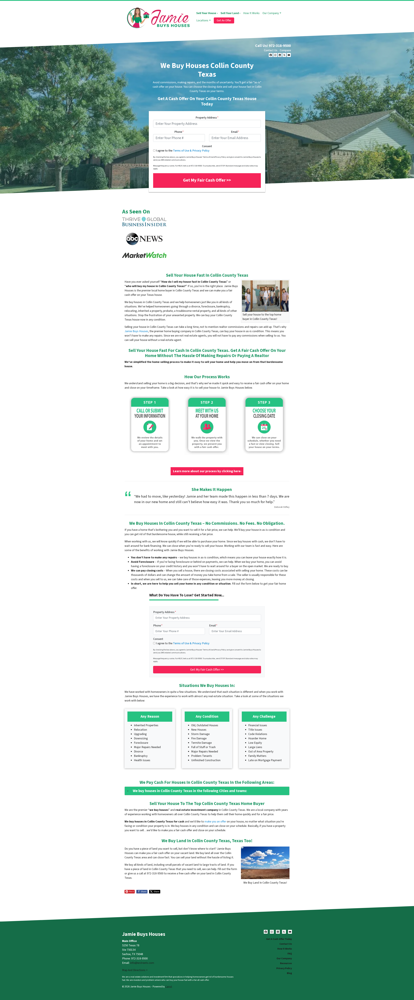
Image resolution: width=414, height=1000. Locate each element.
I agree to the (182, 151)
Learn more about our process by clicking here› (207, 471)
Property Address (207, 118)
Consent (207, 146)
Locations (202, 20)
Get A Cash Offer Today (279, 939)
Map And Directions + (135, 970)
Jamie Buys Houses (136, 331)
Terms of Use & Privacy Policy (191, 151)
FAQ (290, 953)
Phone (179, 132)
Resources (286, 963)
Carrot (168, 986)
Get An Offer (224, 20)
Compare (285, 50)
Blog (289, 973)
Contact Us (270, 50)
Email (235, 132)
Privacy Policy (284, 968)
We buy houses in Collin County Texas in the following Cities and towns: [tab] (190, 790)
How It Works (251, 13)
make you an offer (215, 822)
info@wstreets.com (142, 963)
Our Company (270, 13)
